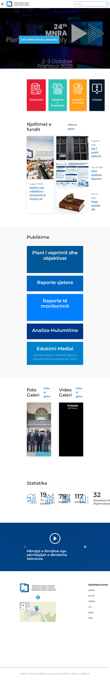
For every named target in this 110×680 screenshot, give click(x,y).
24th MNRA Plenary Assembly (39, 39)
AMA (90, 612)
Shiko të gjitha (72, 127)
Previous (24, 547)
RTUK (91, 596)
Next (85, 547)
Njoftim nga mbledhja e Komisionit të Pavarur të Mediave (38, 195)
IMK (90, 618)
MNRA (91, 601)
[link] (106, 4)
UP (90, 607)
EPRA (91, 590)
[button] (36, 608)
